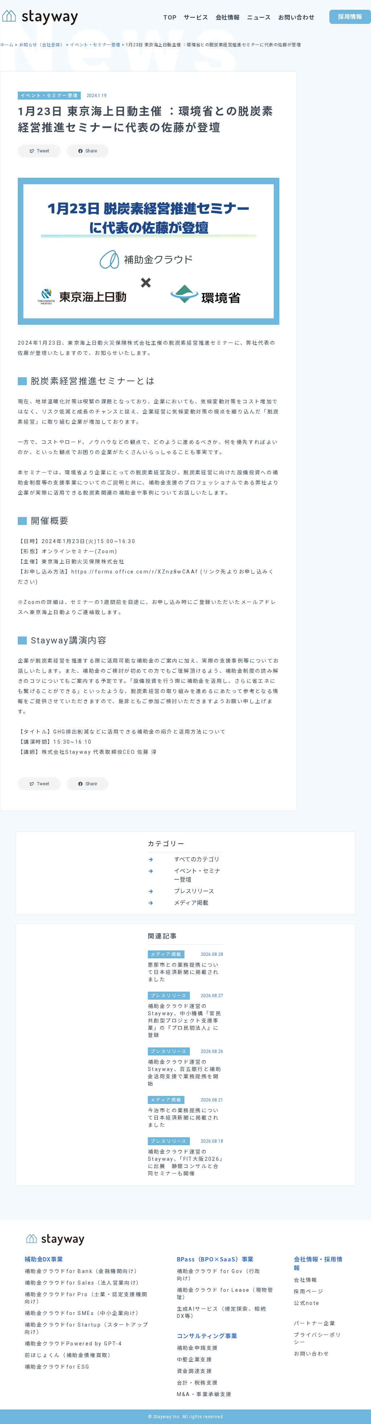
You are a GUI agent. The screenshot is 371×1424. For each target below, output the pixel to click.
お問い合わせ (296, 17)
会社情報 (228, 17)
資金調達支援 (194, 1371)
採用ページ (309, 1291)
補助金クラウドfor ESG (57, 1367)
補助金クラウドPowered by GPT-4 (73, 1344)
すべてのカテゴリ (197, 859)
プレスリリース (194, 891)
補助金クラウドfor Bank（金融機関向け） (82, 1271)
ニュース (259, 17)
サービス (196, 17)
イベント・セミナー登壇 (95, 44)
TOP (169, 17)
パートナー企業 (314, 1323)
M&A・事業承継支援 (204, 1394)
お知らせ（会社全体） (42, 44)
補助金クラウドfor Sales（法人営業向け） (83, 1283)
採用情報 (350, 16)
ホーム (7, 44)
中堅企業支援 (194, 1359)
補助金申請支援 (197, 1348)
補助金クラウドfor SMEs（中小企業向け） (83, 1313)
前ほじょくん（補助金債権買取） (69, 1355)
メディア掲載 (191, 902)
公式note (307, 1303)
